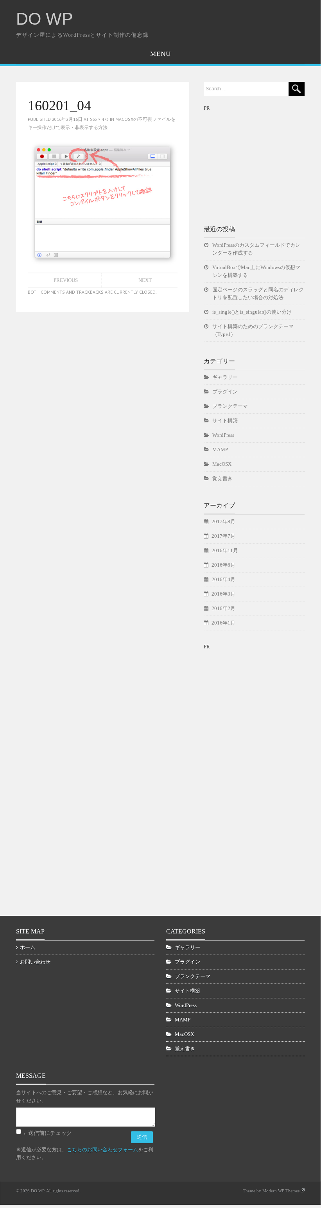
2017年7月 (223, 536)
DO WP (44, 18)
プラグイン (225, 392)
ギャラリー (225, 377)
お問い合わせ (35, 962)
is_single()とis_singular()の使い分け (252, 312)
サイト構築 (225, 421)
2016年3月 (223, 594)
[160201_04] (103, 201)
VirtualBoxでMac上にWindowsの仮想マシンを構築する (256, 271)
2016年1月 (223, 623)
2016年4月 (223, 579)
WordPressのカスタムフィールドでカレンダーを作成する (256, 249)
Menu (160, 53)
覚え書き (222, 478)
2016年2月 (223, 608)
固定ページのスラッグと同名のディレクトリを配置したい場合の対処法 (258, 293)
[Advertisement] (262, 161)
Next (145, 280)
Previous (66, 280)
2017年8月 (223, 521)
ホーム (27, 947)
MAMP (220, 449)
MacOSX (221, 464)
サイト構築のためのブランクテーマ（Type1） (253, 330)
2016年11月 (225, 550)
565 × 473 (99, 119)
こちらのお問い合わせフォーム (102, 1149)
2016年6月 (223, 565)
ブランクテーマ (230, 406)
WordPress (223, 435)
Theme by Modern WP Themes (271, 1190)
